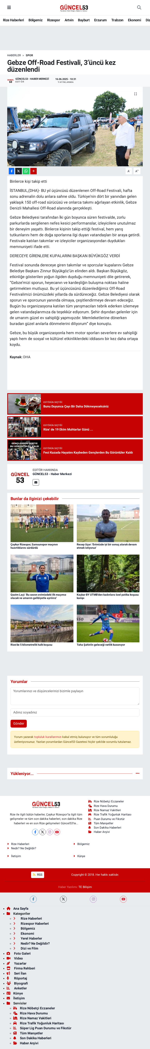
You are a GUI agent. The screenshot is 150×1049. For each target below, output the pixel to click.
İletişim (16, 856)
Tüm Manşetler (103, 823)
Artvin (69, 20)
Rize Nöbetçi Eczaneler (109, 801)
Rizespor (53, 20)
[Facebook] (35, 832)
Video (18, 958)
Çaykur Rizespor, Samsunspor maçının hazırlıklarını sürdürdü (34, 546)
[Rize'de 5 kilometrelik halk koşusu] (42, 623)
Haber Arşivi (102, 832)
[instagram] (93, 899)
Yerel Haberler (31, 938)
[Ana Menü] (9, 7)
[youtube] (123, 899)
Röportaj (20, 978)
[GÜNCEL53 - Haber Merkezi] (20, 476)
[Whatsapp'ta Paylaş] (26, 171)
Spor (29, 55)
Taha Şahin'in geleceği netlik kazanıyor (101, 644)
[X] (42, 832)
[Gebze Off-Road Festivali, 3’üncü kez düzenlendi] (75, 126)
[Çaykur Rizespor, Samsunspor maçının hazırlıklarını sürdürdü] (42, 523)
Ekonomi (134, 20)
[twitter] (63, 899)
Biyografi (20, 983)
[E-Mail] (36, 482)
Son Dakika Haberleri (107, 827)
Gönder (18, 723)
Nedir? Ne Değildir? (23, 848)
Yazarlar (19, 963)
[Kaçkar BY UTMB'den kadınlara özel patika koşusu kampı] (108, 573)
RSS (39, 874)
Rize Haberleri (13, 20)
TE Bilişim (85, 887)
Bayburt (83, 20)
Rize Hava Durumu (106, 806)
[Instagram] (49, 832)
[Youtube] (57, 832)
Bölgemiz (35, 20)
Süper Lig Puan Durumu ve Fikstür (45, 1028)
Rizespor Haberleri (34, 923)
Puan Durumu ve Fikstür (109, 819)
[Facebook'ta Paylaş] (11, 171)
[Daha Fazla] (33, 171)
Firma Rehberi (24, 968)
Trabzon (117, 20)
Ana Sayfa (20, 908)
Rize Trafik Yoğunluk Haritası (112, 814)
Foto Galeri (22, 953)
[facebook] (33, 899)
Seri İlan (19, 973)
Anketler (20, 988)
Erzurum (100, 20)
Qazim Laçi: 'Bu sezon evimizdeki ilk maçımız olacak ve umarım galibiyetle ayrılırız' (38, 596)
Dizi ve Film (29, 948)
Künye (81, 856)
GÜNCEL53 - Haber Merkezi (52, 474)
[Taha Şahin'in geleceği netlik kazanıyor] (108, 623)
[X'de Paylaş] (18, 171)
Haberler (14, 55)
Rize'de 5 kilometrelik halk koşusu (31, 644)
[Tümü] (137, 773)
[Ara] (139, 7)
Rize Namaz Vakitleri (107, 810)
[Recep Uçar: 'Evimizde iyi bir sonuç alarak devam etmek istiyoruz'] (108, 523)
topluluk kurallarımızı (48, 737)
